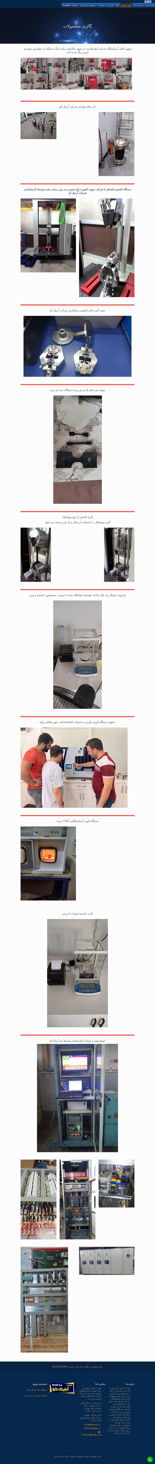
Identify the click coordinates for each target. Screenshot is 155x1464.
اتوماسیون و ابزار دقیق (88, 5)
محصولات (102, 5)
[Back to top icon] (77, 1451)
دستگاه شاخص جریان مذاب (35, 1395)
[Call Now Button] (150, 1459)
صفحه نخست (150, 5)
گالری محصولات (126, 5)
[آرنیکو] (148, 1)
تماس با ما (110, 5)
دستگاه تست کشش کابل (36, 1390)
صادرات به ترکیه (138, 5)
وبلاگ (117, 5)
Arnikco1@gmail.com (91, 1435)
